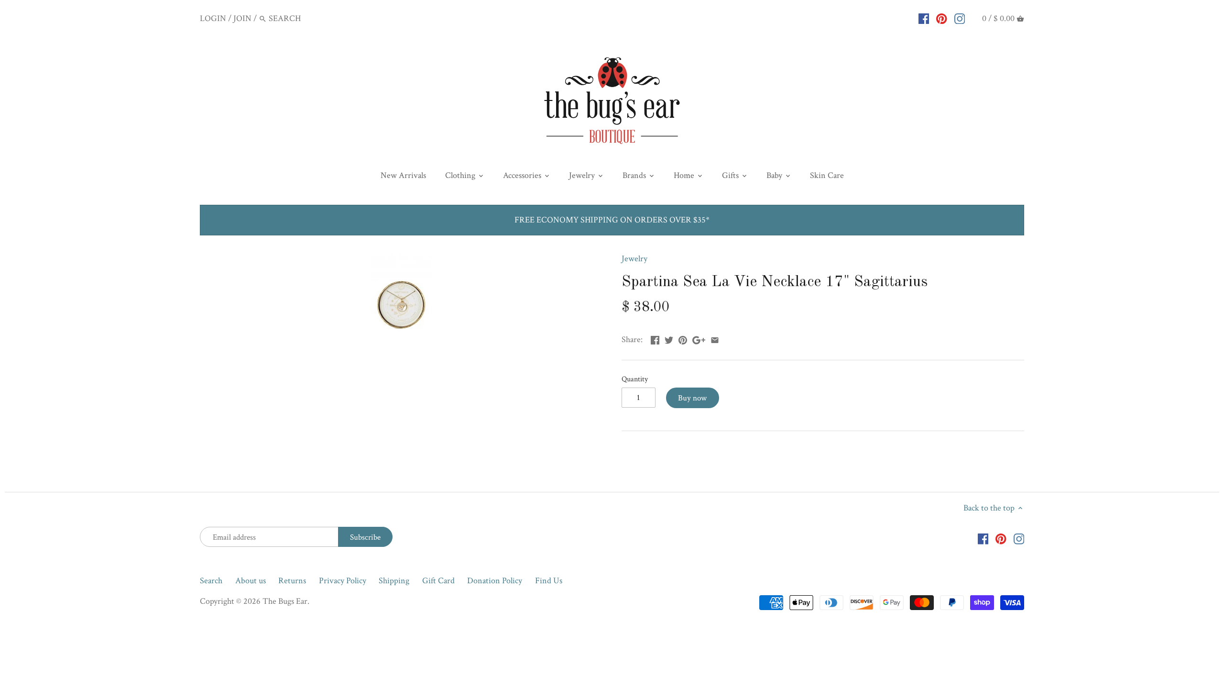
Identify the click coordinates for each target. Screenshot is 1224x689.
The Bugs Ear (284, 601)
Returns (292, 580)
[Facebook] (923, 18)
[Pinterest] (941, 18)
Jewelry (634, 258)
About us (250, 580)
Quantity (635, 379)
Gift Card (438, 580)
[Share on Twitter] (669, 338)
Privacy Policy (342, 580)
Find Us (548, 580)
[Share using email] (714, 338)
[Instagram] (959, 18)
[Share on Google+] (698, 338)
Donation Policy (494, 580)
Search (211, 580)
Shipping (394, 580)
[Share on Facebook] (655, 338)
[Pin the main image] (682, 338)
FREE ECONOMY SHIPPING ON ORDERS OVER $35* (612, 219)
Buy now (692, 398)
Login (213, 18)
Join (242, 18)
